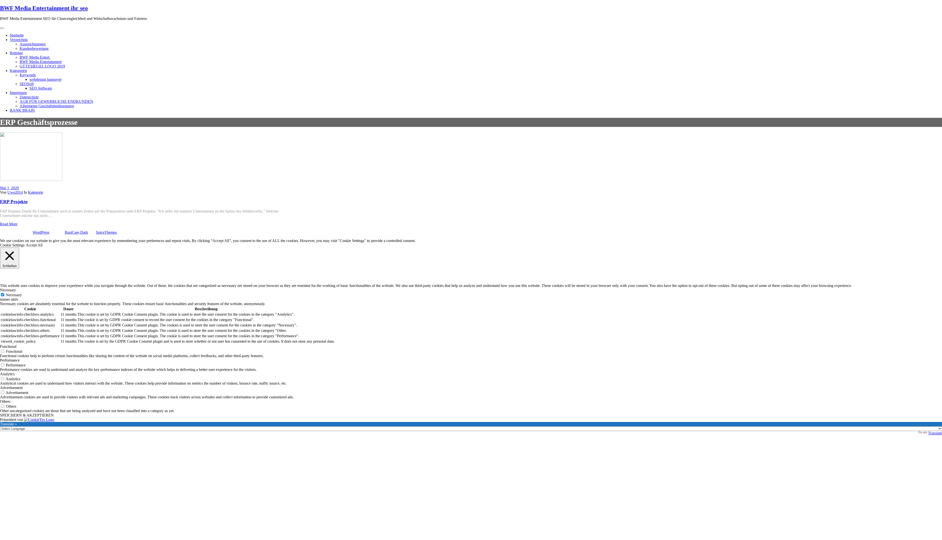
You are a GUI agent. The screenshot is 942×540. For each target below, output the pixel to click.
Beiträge (16, 53)
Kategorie (35, 192)
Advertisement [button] (11, 388)
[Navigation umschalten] (2, 28)
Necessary (14, 295)
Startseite (17, 35)
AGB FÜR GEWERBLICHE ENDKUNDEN (56, 101)
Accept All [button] (34, 245)
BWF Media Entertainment (41, 62)
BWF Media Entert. (35, 57)
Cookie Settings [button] (12, 245)
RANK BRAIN (22, 110)
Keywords (28, 75)
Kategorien (18, 70)
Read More (8, 224)
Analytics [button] (7, 374)
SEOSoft (27, 84)
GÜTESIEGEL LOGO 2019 (42, 66)
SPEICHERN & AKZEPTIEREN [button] (27, 415)
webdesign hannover (45, 79)
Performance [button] (10, 360)
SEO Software (40, 88)
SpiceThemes (106, 232)
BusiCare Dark (76, 232)
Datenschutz (29, 97)
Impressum (18, 93)
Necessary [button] (8, 290)
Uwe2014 (15, 192)
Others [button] (5, 401)
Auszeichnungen (33, 44)
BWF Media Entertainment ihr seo (44, 8)
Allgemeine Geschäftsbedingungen (47, 106)
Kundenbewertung (34, 48)
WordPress (41, 232)
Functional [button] (8, 346)
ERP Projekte (13, 201)
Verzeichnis (19, 40)
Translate (935, 433)
